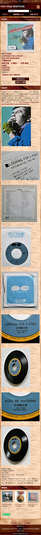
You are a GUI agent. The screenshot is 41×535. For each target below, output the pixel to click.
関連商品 (4, 488)
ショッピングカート (38, 7)
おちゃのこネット (23, 533)
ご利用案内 (26, 523)
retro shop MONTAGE (12, 6)
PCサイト (36, 1)
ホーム (13, 521)
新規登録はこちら (18, 14)
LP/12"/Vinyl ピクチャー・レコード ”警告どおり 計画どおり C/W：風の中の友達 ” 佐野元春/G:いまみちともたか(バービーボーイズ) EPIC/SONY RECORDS (20, 504)
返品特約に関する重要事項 (11, 75)
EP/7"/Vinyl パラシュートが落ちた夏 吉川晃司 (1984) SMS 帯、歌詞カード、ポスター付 (33, 504)
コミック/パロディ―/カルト (32, 19)
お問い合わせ (34, 14)
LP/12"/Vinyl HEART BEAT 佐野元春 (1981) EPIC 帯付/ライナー (7, 504)
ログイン (5, 14)
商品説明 (4, 88)
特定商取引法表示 (16, 523)
